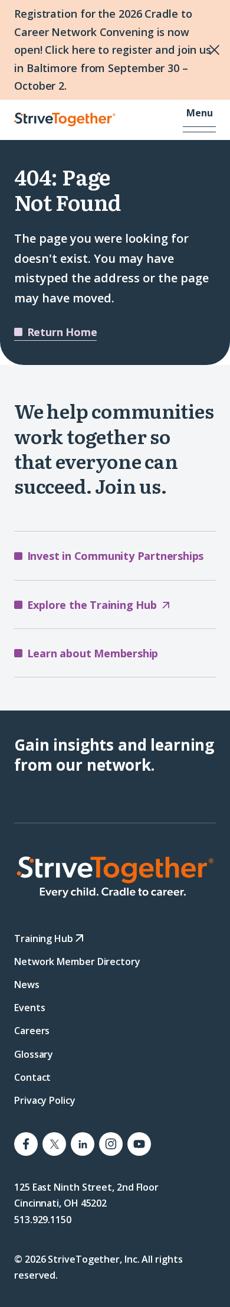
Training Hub (44, 938)
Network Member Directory (77, 961)
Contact (32, 1077)
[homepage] (115, 877)
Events (29, 1008)
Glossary (33, 1054)
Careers (32, 1031)
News (27, 984)
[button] (199, 120)
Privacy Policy (44, 1100)
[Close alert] (180, 50)
